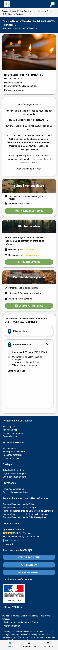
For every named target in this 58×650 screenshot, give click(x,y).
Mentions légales (12, 625)
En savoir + (8, 544)
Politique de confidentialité (16, 622)
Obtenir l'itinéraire (16, 371)
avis (27, 533)
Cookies (36, 622)
